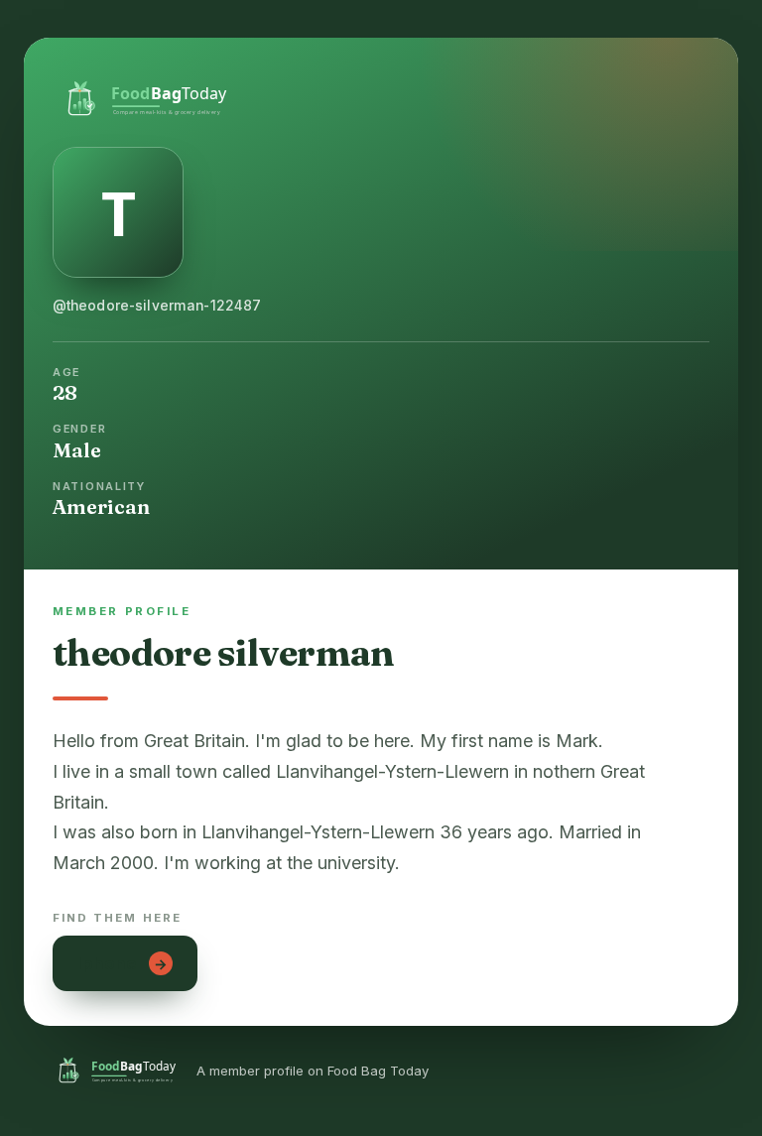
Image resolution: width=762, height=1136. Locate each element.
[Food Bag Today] (381, 96)
